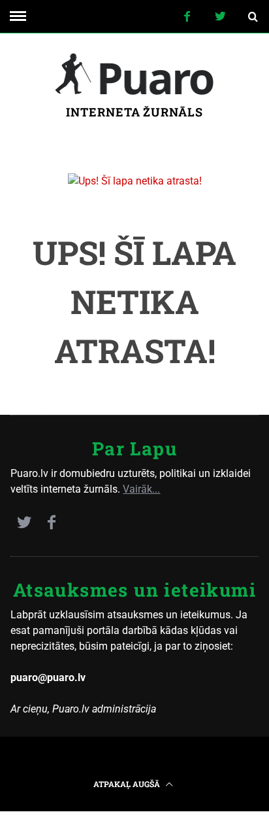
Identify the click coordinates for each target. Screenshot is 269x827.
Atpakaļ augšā (127, 784)
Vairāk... (141, 489)
